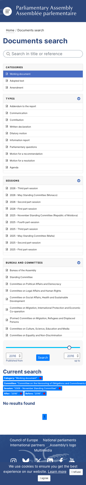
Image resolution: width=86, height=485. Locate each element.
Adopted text (17, 80)
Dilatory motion (18, 133)
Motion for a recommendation (26, 153)
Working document (20, 73)
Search (43, 357)
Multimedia (43, 450)
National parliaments (59, 440)
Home (10, 30)
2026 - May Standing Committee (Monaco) (33, 195)
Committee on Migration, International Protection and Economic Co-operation (45, 309)
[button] (78, 98)
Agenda (14, 167)
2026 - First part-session (23, 208)
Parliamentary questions (23, 146)
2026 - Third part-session (24, 188)
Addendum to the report (23, 106)
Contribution (17, 119)
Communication (18, 113)
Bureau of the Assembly (23, 270)
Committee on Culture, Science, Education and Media (39, 328)
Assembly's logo (63, 445)
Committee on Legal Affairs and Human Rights (35, 290)
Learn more (57, 472)
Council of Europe (24, 440)
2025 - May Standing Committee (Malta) (32, 235)
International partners (27, 445)
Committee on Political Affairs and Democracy (35, 283)
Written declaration (20, 126)
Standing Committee (21, 277)
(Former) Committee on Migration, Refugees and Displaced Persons (42, 320)
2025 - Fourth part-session (24, 222)
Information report (20, 140)
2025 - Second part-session (25, 242)
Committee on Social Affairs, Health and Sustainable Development (39, 299)
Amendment (16, 87)
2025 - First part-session (23, 249)
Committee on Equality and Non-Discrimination (36, 335)
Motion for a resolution (22, 160)
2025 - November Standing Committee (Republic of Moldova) (44, 215)
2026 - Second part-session (25, 201)
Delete (40, 378)
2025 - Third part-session (24, 228)
